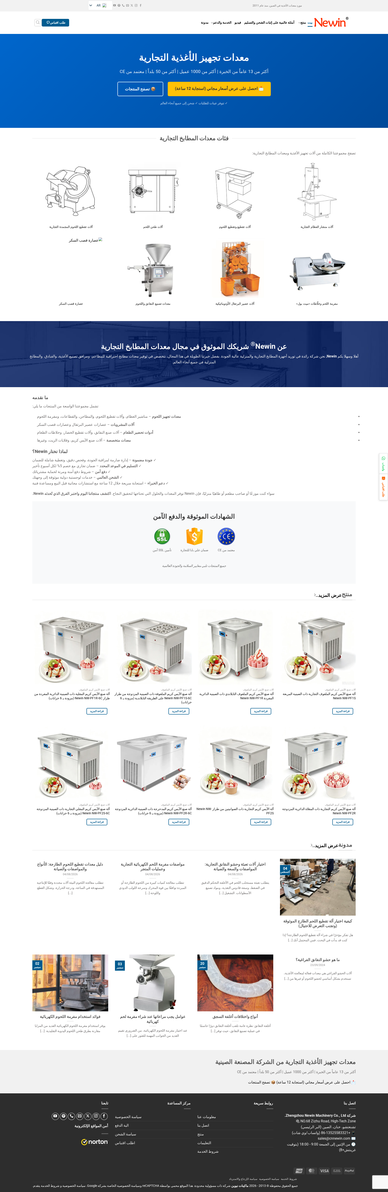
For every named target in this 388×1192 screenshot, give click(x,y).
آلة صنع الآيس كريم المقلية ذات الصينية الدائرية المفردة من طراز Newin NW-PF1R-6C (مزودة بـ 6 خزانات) (72, 696)
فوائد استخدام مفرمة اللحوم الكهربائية (70, 1016)
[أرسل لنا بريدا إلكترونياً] (127, 5)
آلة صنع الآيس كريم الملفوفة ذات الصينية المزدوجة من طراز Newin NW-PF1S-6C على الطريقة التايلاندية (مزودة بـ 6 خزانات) (153, 698)
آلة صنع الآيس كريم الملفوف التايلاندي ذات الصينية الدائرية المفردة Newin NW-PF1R (236, 696)
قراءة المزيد (343, 711)
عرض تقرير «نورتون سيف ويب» (94, 1142)
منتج (303, 22)
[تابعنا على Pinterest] (119, 5)
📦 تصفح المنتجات (140, 89)
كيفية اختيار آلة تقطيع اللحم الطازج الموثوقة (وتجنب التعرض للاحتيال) (317, 923)
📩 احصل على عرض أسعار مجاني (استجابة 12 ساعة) (219, 88)
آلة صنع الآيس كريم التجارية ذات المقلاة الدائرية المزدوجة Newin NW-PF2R (319, 811)
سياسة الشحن (125, 1134)
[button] (38, 22)
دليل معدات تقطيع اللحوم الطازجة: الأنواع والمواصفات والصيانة (70, 866)
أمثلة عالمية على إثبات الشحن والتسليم (269, 22)
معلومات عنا (206, 1117)
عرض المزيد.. (329, 595)
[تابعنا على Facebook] (140, 5)
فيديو (238, 22)
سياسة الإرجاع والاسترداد (243, 1179)
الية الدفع (122, 1125)
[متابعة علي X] (131, 5)
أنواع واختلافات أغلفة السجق (235, 1016)
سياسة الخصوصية (128, 1117)
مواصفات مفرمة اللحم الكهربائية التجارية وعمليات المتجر (153, 866)
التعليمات (204, 1143)
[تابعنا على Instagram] (136, 5)
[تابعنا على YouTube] (114, 5)
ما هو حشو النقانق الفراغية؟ (318, 960)
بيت (310, 22)
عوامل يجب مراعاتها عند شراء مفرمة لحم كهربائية (152, 1019)
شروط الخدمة (207, 1151)
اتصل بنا (203, 1125)
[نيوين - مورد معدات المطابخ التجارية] (331, 22)
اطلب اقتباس (125, 1143)
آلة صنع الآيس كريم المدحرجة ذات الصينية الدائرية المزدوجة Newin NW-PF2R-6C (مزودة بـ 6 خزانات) (153, 811)
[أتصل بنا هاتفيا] (123, 5)
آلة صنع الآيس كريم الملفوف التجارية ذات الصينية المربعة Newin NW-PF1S (319, 696)
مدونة (205, 22)
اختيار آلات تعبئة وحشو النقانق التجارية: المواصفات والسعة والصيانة (235, 866)
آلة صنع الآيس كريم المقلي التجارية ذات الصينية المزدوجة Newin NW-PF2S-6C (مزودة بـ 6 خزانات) (73, 811)
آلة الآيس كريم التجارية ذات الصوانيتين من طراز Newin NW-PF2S (235, 811)
